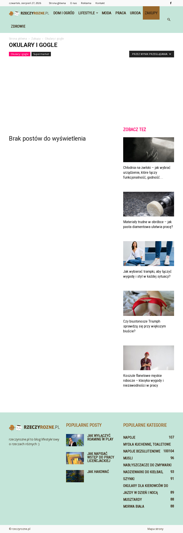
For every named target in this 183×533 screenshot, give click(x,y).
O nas (73, 3)
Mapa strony (155, 529)
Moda (106, 13)
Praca (120, 13)
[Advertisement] (91, 90)
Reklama (86, 3)
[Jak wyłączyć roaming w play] (75, 440)
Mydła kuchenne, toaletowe (147, 444)
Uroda (135, 13)
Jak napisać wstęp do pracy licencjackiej (100, 457)
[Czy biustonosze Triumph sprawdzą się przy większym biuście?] (148, 303)
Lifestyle (86, 13)
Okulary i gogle (20, 54)
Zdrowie (18, 26)
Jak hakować (98, 472)
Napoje (129, 437)
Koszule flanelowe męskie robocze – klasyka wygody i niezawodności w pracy (143, 380)
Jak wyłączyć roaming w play (100, 437)
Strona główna (57, 3)
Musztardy (132, 499)
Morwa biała (133, 506)
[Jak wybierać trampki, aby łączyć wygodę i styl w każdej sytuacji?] (148, 253)
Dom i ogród (63, 13)
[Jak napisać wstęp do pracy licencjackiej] (75, 458)
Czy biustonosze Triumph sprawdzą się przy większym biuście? (144, 326)
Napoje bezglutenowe (141, 451)
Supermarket (41, 54)
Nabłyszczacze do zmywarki (147, 465)
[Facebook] (170, 3)
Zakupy (151, 13)
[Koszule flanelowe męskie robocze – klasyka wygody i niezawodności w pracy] (148, 357)
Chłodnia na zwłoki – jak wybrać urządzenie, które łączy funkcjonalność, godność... (147, 172)
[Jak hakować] (75, 476)
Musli (128, 458)
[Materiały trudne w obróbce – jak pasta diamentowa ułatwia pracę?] (148, 204)
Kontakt (100, 3)
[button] (168, 19)
